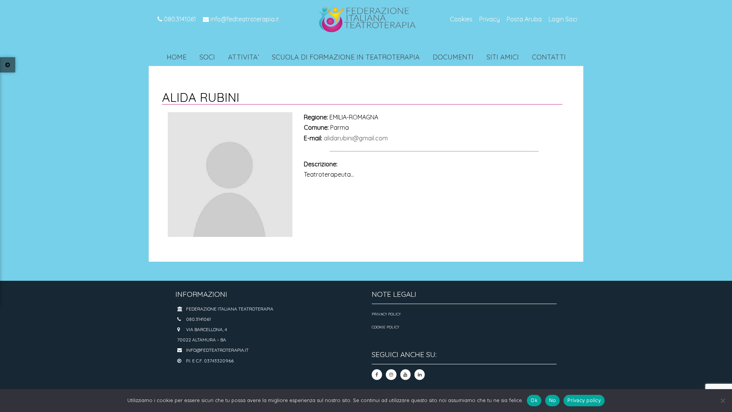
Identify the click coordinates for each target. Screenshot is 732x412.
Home (176, 57)
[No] (722, 400)
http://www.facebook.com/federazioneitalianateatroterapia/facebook (377, 374)
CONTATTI (549, 57)
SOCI (207, 57)
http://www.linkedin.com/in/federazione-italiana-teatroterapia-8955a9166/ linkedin (419, 374)
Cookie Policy (385, 327)
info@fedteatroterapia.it (244, 19)
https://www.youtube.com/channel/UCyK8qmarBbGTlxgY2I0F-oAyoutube (405, 374)
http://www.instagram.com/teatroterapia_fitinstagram (391, 374)
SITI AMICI (502, 57)
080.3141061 (179, 19)
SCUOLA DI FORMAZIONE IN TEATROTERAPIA (346, 57)
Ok (534, 400)
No (552, 400)
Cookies (461, 19)
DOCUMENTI (453, 57)
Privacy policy (584, 400)
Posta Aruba (524, 19)
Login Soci (563, 19)
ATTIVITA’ (243, 57)
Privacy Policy (386, 314)
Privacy (489, 19)
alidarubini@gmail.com (356, 138)
